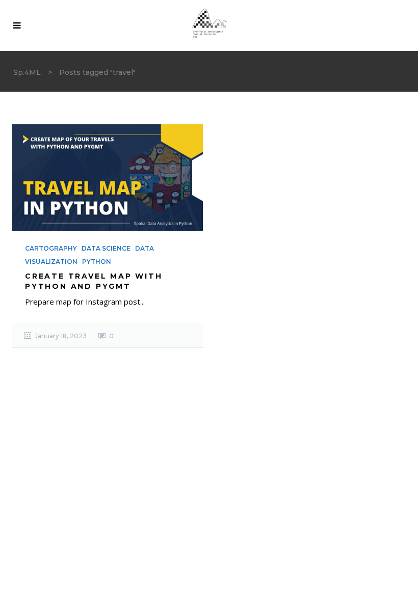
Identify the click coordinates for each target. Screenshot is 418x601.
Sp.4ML (27, 72)
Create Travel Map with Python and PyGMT (94, 280)
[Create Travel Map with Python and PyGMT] (107, 177)
